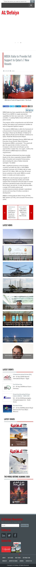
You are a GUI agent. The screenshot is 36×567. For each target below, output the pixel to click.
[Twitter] (9, 535)
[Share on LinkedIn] (18, 105)
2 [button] (18, 43)
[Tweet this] (12, 105)
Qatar (13, 70)
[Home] (10, 13)
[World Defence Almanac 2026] (18, 492)
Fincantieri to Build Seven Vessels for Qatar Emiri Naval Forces (11, 214)
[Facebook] (15, 535)
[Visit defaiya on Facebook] (6, 105)
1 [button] (15, 43)
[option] (17, 28)
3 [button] (21, 43)
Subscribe (11, 547)
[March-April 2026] (18, 435)
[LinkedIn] (3, 535)
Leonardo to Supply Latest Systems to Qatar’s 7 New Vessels (22, 212)
